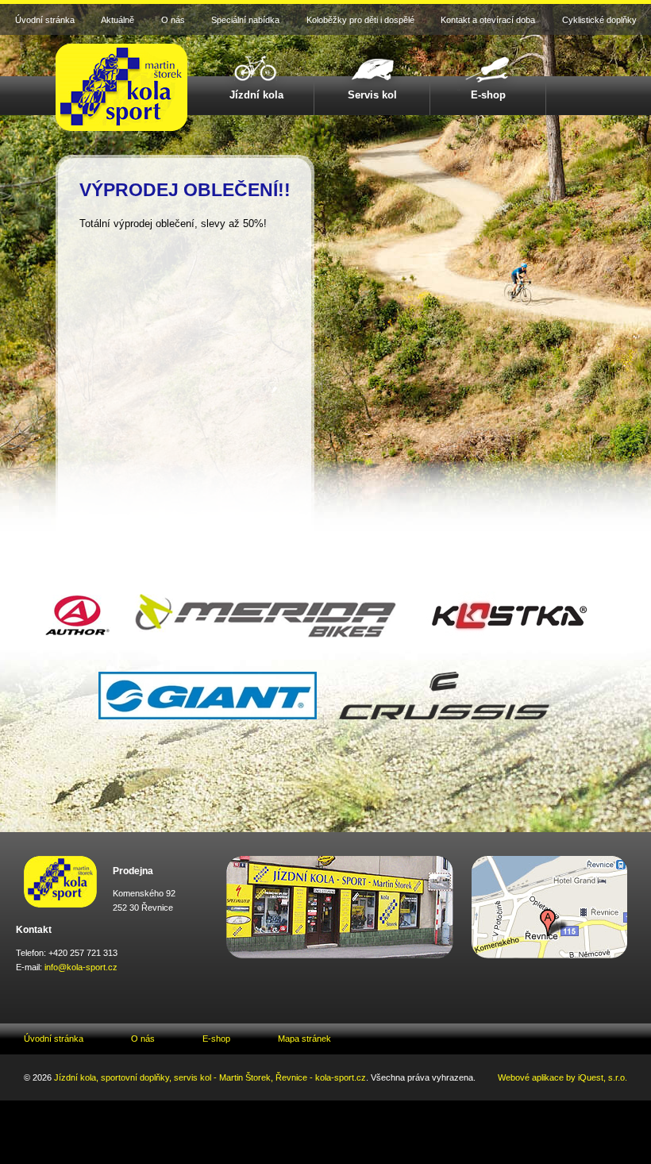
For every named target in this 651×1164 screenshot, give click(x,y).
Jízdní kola (256, 95)
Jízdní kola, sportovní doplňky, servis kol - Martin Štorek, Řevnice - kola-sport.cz (210, 1077)
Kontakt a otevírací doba (488, 20)
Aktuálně (117, 20)
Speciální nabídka (245, 20)
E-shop (488, 95)
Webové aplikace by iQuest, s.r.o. (562, 1077)
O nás (173, 20)
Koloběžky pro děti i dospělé (360, 20)
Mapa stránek (304, 1038)
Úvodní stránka (45, 20)
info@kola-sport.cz (80, 967)
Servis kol (372, 95)
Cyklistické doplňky (599, 20)
